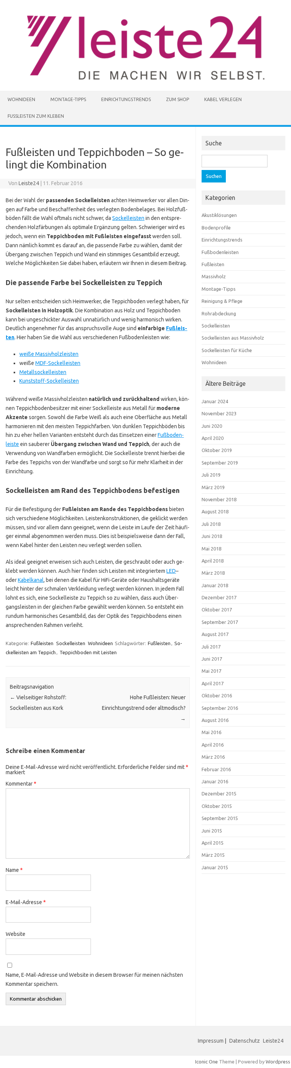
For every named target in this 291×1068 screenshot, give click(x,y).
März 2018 (213, 572)
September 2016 (220, 708)
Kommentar (21, 784)
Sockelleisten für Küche (227, 350)
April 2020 (213, 438)
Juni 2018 (212, 536)
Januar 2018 (215, 585)
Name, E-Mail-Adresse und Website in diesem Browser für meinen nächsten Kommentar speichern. (94, 979)
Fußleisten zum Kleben (36, 116)
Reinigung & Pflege (222, 301)
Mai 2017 (211, 671)
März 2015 (213, 855)
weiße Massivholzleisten (48, 354)
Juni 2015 (212, 830)
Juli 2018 (211, 524)
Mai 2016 (211, 732)
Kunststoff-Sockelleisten (49, 381)
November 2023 (219, 413)
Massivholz (214, 276)
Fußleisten (42, 643)
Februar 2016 (216, 769)
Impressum (211, 1041)
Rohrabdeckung (219, 313)
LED (171, 571)
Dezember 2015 (219, 793)
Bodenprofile (216, 227)
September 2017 (220, 622)
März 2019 (213, 487)
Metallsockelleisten (42, 372)
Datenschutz (244, 1041)
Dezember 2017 (219, 597)
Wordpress (278, 1061)
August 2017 (215, 634)
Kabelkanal (31, 580)
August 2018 (215, 511)
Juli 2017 (211, 646)
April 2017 (213, 683)
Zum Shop (177, 99)
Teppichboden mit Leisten (88, 652)
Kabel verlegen (223, 99)
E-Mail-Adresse (26, 902)
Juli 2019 (211, 474)
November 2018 (219, 499)
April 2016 (213, 744)
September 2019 (220, 462)
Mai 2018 (211, 548)
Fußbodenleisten (220, 252)
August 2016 (215, 720)
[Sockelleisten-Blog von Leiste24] (145, 78)
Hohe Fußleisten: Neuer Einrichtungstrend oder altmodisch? (144, 708)
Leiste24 (29, 183)
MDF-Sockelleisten (57, 363)
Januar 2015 (215, 867)
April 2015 (213, 842)
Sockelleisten (128, 218)
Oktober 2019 (217, 450)
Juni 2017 (212, 658)
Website (15, 934)
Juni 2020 (212, 426)
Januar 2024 (215, 401)
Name (14, 870)
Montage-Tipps (68, 99)
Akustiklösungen (219, 215)
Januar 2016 (215, 781)
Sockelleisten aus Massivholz (233, 337)
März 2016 (213, 756)
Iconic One (206, 1061)
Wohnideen (21, 99)
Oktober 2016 (217, 695)
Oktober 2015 (217, 806)
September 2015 (220, 818)
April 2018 (213, 560)
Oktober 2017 (217, 609)
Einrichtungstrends (126, 99)
